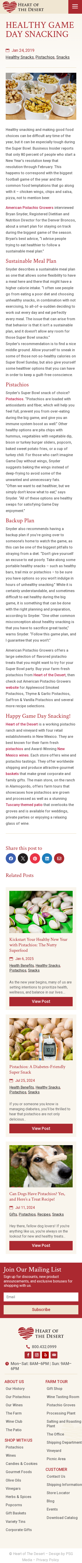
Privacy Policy (48, 1560)
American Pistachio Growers (30, 207)
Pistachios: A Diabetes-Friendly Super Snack (37, 1069)
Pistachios (45, 57)
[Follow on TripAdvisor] (54, 1355)
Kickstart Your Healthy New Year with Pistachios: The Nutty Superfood (38, 944)
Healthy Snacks (20, 57)
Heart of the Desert (49, 675)
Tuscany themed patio (24, 805)
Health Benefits (21, 965)
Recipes (44, 1214)
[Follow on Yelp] (45, 1355)
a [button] (75, 6)
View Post (41, 1001)
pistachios (14, 749)
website (12, 687)
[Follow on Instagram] (36, 1355)
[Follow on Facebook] (28, 1355)
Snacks (63, 57)
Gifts (13, 1214)
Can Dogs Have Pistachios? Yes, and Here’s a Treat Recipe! (37, 1196)
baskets (12, 774)
